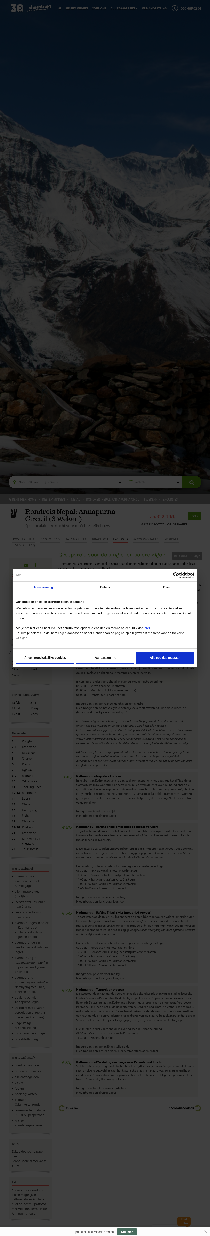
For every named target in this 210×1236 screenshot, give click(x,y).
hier (147, 628)
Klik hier (127, 1232)
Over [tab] (166, 587)
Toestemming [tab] (43, 587)
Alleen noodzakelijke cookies (45, 657)
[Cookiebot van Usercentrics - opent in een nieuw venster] (176, 575)
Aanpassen (103, 657)
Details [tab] (105, 587)
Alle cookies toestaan (165, 657)
